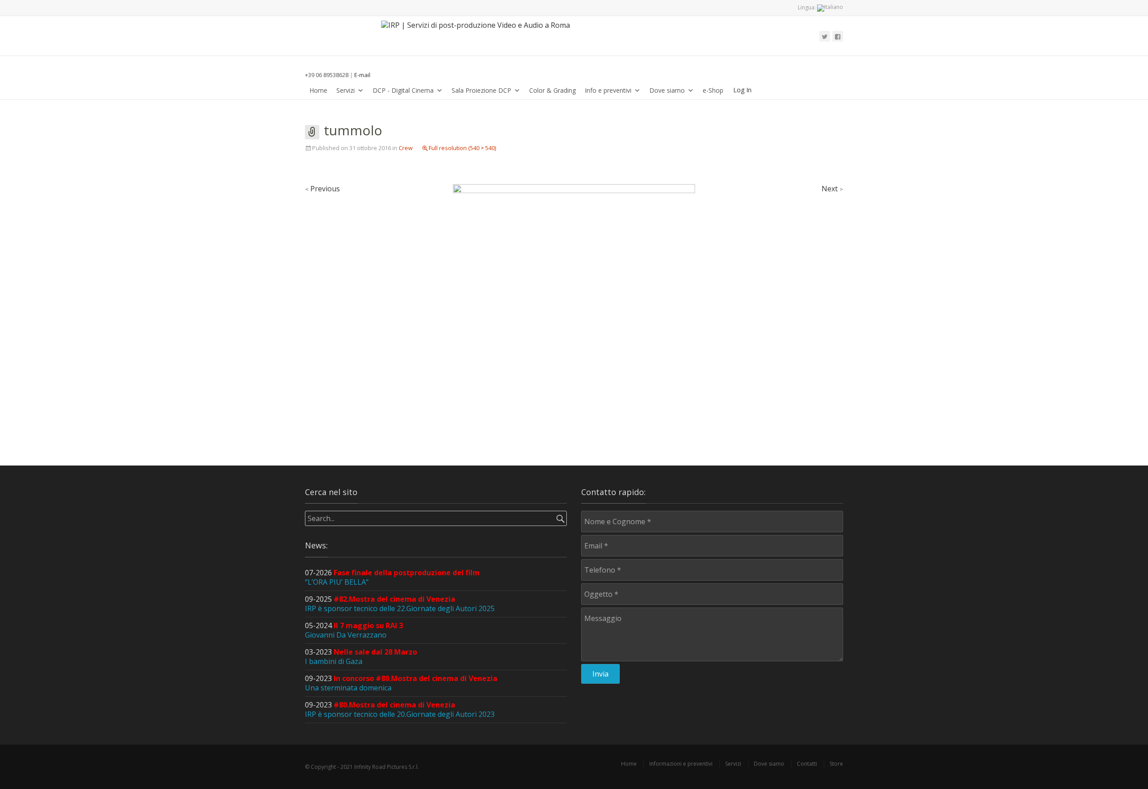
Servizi (345, 90)
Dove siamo (667, 90)
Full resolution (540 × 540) (462, 148)
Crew (406, 148)
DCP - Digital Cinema (403, 90)
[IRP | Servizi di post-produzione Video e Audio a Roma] (480, 36)
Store (836, 763)
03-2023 (361, 656)
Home (318, 90)
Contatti (807, 763)
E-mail (362, 75)
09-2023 (401, 683)
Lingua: (807, 7)
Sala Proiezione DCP (481, 90)
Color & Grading (552, 90)
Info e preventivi (608, 90)
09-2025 (400, 603)
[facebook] (837, 36)
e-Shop (713, 90)
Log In (742, 90)
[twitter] (824, 36)
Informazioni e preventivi (681, 763)
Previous (322, 189)
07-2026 (392, 577)
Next (832, 189)
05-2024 (354, 630)
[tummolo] (574, 304)
